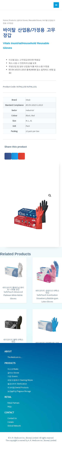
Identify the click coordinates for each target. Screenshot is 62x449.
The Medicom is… (15, 357)
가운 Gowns (12, 376)
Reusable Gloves (35, 20)
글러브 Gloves (22, 20)
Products (12, 20)
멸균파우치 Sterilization (17, 383)
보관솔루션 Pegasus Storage (19, 391)
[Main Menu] (56, 5)
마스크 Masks (13, 369)
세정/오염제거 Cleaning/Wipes (20, 380)
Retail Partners (13, 403)
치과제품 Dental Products (18, 387)
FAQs (9, 406)
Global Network (14, 425)
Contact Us (12, 418)
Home (5, 20)
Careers (11, 422)
